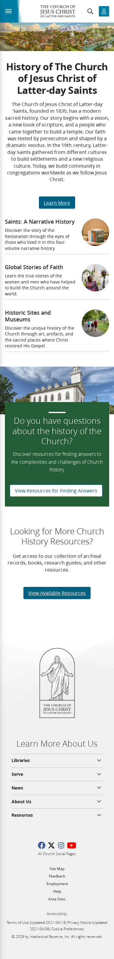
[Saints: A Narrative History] (95, 232)
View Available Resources (57, 592)
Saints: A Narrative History (40, 221)
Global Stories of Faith (34, 267)
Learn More (57, 202)
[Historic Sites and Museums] (95, 323)
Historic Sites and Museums (28, 316)
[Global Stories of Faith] (95, 277)
